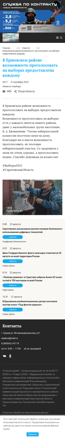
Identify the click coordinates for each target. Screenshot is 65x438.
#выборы (16, 86)
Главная (6, 48)
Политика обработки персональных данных (25, 412)
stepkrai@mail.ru (9, 338)
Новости (26, 48)
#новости (7, 86)
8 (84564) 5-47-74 (10, 343)
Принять (32, 434)
